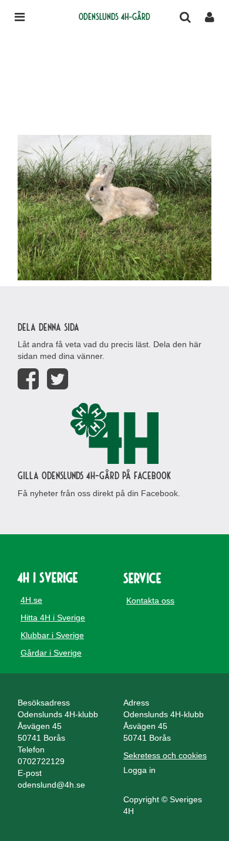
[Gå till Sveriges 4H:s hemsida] (114, 433)
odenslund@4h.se (51, 784)
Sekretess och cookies (165, 755)
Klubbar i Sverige (52, 635)
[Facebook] (28, 379)
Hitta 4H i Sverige (53, 617)
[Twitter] (57, 379)
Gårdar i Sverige (51, 652)
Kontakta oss (150, 600)
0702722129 (41, 761)
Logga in (139, 770)
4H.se (31, 600)
